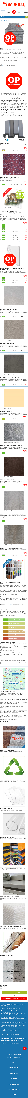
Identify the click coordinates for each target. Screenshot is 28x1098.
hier (3, 65)
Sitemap (14, 1060)
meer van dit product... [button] (19, 242)
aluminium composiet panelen (14, 1057)
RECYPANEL (14, 1078)
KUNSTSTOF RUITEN (14, 1089)
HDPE (14, 1095)
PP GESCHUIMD (14, 1084)
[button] (1, 17)
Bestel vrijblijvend (14, 993)
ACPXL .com (9, 604)
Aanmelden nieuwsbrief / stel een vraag (14, 998)
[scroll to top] (25, 1048)
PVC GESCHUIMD (14, 1068)
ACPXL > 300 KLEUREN (14, 1054)
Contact (14, 1062)
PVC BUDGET (14, 1073)
